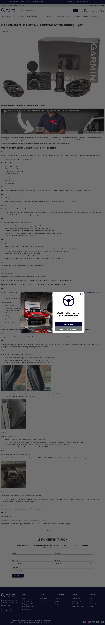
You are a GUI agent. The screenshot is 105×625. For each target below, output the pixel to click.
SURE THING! (68, 324)
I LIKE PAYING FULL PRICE (68, 329)
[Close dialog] (81, 294)
